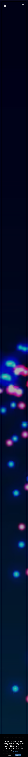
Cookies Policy (14, 751)
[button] (23, 5)
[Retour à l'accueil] (5, 6)
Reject (10, 755)
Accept (18, 755)
